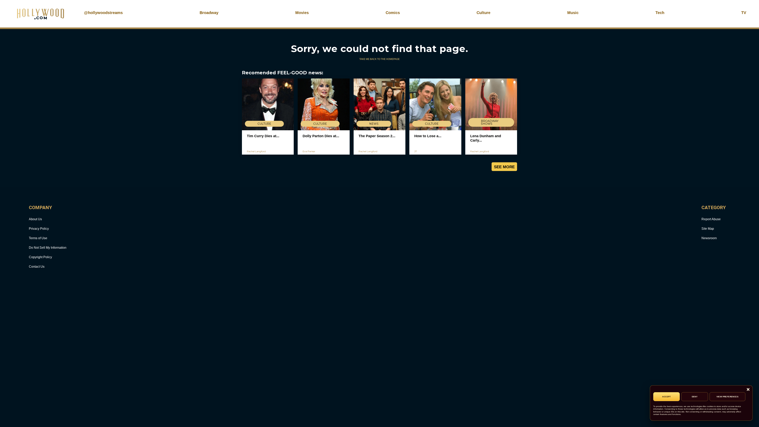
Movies (302, 12)
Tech (659, 12)
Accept (666, 397)
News (374, 124)
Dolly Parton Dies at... (321, 136)
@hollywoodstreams (103, 12)
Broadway (209, 12)
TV (743, 12)
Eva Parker (309, 151)
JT (415, 151)
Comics (393, 12)
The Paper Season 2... (377, 136)
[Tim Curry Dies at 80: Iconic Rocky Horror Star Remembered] (268, 104)
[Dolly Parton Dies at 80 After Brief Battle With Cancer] (323, 104)
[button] (748, 389)
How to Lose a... (427, 136)
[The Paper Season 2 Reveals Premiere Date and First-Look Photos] (379, 104)
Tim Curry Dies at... (263, 136)
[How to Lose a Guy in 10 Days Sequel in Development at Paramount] (435, 104)
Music (573, 12)
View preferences (727, 397)
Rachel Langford (256, 151)
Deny (695, 397)
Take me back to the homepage (379, 59)
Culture (483, 12)
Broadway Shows (489, 122)
